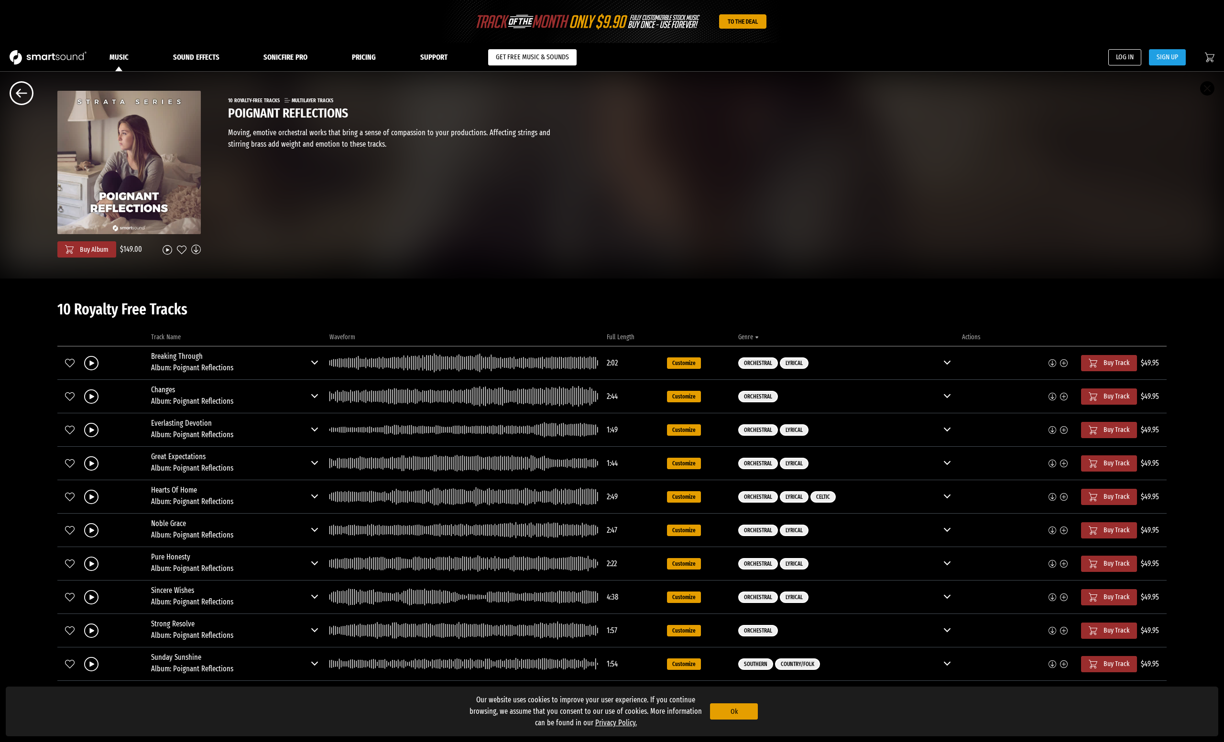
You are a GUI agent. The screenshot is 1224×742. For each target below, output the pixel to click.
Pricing (364, 57)
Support (434, 57)
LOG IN (1125, 57)
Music (119, 57)
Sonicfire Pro (285, 57)
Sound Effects (196, 57)
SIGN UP (1167, 57)
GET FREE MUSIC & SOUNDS (532, 57)
